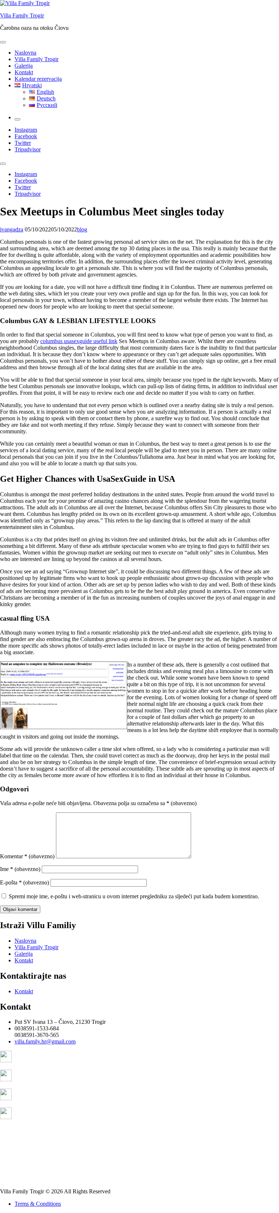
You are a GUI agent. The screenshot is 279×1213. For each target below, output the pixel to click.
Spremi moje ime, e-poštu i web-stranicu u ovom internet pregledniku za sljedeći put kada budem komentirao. (134, 896)
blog (82, 229)
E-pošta (24, 882)
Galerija (24, 66)
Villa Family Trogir (22, 15)
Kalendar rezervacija (38, 79)
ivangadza (11, 229)
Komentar (27, 856)
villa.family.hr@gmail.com (45, 1041)
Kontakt (24, 72)
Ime (20, 869)
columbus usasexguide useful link (78, 341)
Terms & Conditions (38, 1204)
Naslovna (25, 52)
